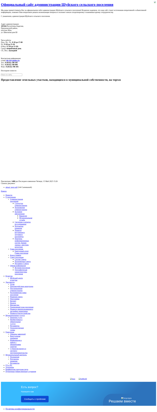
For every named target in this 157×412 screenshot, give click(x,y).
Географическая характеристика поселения (21, 272)
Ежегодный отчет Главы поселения (22, 252)
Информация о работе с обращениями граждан (16, 343)
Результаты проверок (19, 227)
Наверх (4, 191)
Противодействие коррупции (21, 286)
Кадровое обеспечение (20, 213)
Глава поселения (16, 249)
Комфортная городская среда (17, 369)
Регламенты (14, 326)
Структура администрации (21, 204)
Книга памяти (15, 255)
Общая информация (18, 266)
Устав (12, 284)
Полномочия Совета (23, 261)
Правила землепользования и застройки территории (21, 310)
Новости (9, 195)
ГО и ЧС (9, 365)
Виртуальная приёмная (15, 337)
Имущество (14, 305)
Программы (14, 299)
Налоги (13, 303)
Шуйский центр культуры (16, 279)
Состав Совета (20, 259)
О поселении (11, 197)
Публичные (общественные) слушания (21, 371)
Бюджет (13, 301)
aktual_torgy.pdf (11, 187)
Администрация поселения (16, 200)
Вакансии (23, 216)
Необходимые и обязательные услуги (16, 322)
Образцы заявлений (18, 334)
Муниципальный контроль (16, 355)
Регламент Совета (22, 264)
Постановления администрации (16, 290)
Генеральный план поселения (21, 307)
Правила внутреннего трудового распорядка (20, 233)
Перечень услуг (16, 318)
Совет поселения (16, 257)
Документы (10, 282)
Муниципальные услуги (15, 315)
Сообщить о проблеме (35, 399)
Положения (14, 357)
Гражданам (10, 332)
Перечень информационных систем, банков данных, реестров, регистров (22, 243)
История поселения (22, 268)
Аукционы (10, 367)
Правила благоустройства (20, 313)
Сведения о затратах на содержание (23, 223)
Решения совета (16, 297)
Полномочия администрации (21, 209)
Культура (9, 276)
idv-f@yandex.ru (13, 60)
